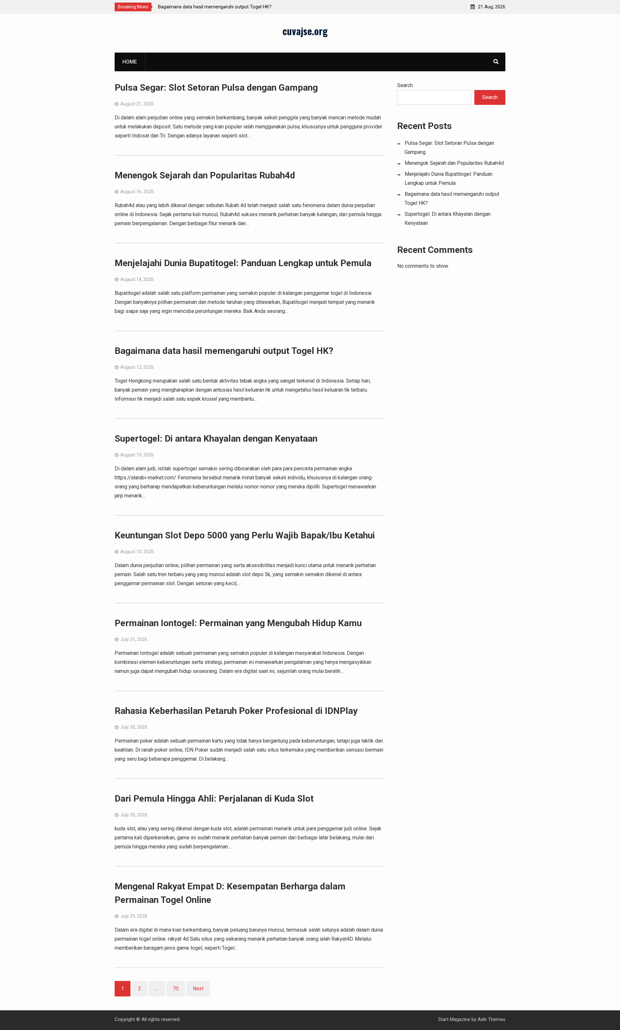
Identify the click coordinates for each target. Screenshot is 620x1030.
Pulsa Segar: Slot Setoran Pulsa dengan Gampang (216, 87)
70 (176, 988)
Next (198, 988)
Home (129, 62)
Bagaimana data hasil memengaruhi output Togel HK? (215, 7)
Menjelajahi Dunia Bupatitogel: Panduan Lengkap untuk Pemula (243, 263)
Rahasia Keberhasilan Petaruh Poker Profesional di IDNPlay (236, 710)
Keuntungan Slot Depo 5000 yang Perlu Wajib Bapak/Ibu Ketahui (245, 535)
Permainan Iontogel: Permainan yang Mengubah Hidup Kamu (238, 623)
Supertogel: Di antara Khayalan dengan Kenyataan (216, 438)
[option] (216, 7)
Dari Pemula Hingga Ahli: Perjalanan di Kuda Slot (214, 798)
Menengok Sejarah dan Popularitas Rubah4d (205, 175)
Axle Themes (491, 1019)
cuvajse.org (305, 31)
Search (405, 85)
